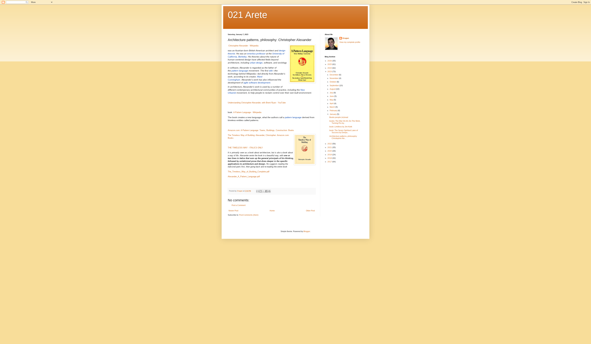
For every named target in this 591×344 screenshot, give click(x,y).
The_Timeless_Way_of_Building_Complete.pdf (248, 171)
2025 (330, 64)
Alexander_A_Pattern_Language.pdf (244, 176)
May (332, 100)
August (333, 89)
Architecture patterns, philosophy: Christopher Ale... (343, 137)
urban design (256, 62)
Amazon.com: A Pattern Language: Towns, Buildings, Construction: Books (261, 130)
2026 (330, 61)
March (332, 107)
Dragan (345, 38)
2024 (330, 68)
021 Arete (247, 15)
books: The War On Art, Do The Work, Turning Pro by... (344, 122)
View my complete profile (349, 42)
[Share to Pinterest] (269, 191)
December (334, 75)
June (332, 96)
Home (272, 211)
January (333, 114)
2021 (330, 147)
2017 (330, 162)
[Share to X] (263, 191)
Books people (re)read (338, 117)
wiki (270, 70)
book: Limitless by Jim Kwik (340, 127)
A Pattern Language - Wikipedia (247, 112)
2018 (330, 158)
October (333, 82)
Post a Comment (238, 205)
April (332, 103)
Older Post (310, 211)
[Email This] (257, 191)
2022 (330, 144)
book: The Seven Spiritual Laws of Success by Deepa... (343, 131)
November (334, 78)
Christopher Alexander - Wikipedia (243, 46)
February (334, 110)
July (332, 93)
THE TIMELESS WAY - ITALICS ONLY (245, 148)
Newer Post (233, 211)
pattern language (239, 70)
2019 (330, 155)
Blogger (307, 231)
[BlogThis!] (260, 191)
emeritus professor (256, 53)
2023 (330, 71)
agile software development (256, 82)
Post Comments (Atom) (248, 215)
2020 (330, 151)
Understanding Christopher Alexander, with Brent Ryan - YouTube (257, 103)
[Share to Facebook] (266, 191)
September (334, 85)
